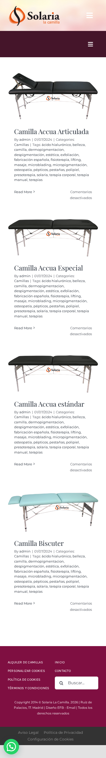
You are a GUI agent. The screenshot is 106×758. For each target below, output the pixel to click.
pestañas (57, 170)
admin (25, 139)
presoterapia (24, 175)
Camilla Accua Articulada (51, 131)
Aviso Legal (28, 732)
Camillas (21, 145)
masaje (20, 165)
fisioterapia (60, 160)
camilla (20, 149)
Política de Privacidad (63, 732)
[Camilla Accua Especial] (53, 238)
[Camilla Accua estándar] (53, 374)
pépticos (40, 170)
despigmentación (29, 155)
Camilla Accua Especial (48, 267)
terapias (35, 180)
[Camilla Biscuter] (53, 511)
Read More (23, 192)
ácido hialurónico (56, 145)
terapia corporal (62, 175)
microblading (39, 165)
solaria (42, 175)
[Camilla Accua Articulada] (53, 97)
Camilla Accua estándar (49, 403)
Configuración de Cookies (51, 739)
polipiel (72, 170)
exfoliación (69, 155)
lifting (76, 160)
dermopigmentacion (46, 149)
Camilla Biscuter (39, 543)
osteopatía (23, 170)
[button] (11, 746)
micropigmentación (70, 165)
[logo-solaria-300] (34, 5)
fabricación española (31, 160)
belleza (79, 145)
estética (52, 155)
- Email (70, 708)
